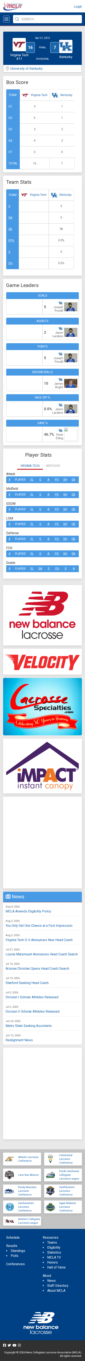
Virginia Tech (39, 95)
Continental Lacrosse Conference (66, 1159)
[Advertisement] (42, 842)
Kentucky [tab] (53, 465)
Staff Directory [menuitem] (57, 1286)
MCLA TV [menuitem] (54, 1257)
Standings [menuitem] (18, 1251)
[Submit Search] (17, 19)
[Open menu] (6, 19)
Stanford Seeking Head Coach (27, 983)
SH (65, 479)
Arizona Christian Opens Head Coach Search (37, 969)
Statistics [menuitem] (54, 1252)
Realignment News (19, 1040)
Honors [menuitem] (52, 1262)
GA (10, 217)
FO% (11, 240)
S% (10, 263)
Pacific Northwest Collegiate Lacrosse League (69, 1175)
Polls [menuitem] (14, 1256)
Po (57, 479)
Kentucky (66, 95)
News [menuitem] (51, 1281)
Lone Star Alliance (28, 1175)
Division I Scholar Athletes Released (32, 997)
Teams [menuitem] (52, 1242)
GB (10, 229)
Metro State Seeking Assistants (29, 1026)
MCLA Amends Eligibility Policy (28, 911)
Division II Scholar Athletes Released (32, 1011)
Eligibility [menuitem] (53, 1247)
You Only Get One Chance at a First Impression (39, 926)
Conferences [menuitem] (15, 1264)
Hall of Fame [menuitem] (56, 1267)
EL (32, 479)
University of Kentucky (26, 69)
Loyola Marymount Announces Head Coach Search (42, 954)
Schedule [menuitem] (13, 1237)
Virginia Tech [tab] (30, 465)
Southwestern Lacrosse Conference (26, 1207)
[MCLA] (13, 6)
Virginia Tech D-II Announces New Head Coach (39, 940)
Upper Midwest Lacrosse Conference (67, 1207)
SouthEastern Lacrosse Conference (67, 1191)
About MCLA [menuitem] (56, 1291)
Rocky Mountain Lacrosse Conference (27, 1191)
